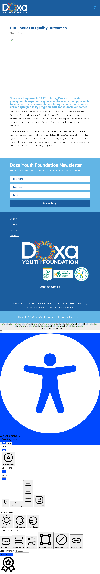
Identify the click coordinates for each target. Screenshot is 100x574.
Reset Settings (6, 555)
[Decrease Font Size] (4, 450)
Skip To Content (7, 551)
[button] (1, 331)
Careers (13, 224)
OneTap (15, 440)
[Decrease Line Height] (4, 478)
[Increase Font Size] (4, 442)
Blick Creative (75, 317)
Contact (13, 219)
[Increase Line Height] (4, 471)
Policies (13, 230)
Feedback (14, 235)
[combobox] (50, 326)
